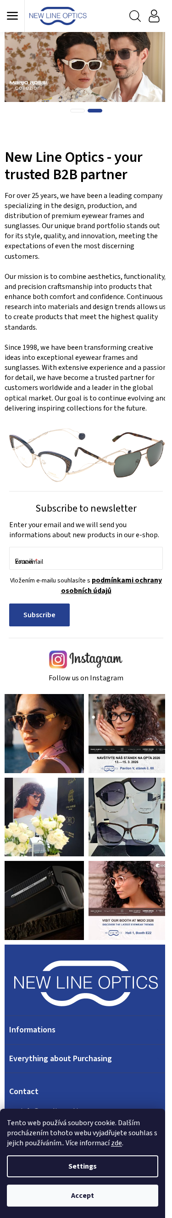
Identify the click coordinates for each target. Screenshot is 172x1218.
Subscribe (39, 615)
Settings (82, 1166)
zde (116, 1143)
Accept (82, 1196)
